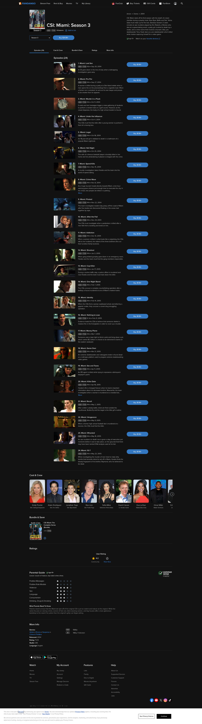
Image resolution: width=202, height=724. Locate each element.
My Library (60, 671)
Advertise (114, 689)
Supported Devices (118, 674)
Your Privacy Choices (146, 716)
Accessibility (115, 692)
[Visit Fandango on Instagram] (165, 700)
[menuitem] (149, 3)
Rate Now (107, 562)
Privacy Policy (80, 712)
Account (60, 674)
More (80, 193)
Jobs (113, 696)
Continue (164, 716)
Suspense (46, 632)
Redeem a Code (62, 685)
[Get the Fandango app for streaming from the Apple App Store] (35, 657)
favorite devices (152, 39)
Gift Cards (87, 685)
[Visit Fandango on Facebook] (152, 700)
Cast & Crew (58, 50)
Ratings (94, 50)
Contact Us (115, 685)
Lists (85, 671)
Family (86, 674)
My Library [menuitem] (86, 3)
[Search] (181, 3)
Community (95, 562)
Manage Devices (63, 681)
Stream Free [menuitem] (45, 3)
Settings (60, 678)
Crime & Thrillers (36, 634)
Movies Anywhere (90, 681)
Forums (113, 681)
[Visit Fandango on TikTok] (170, 700)
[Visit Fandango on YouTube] (156, 700)
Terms (47, 712)
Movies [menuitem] (69, 3)
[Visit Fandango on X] (161, 700)
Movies (32, 674)
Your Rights (46, 714)
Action (32, 632)
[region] (101, 716)
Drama (38, 632)
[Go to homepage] (27, 3)
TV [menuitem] (77, 3)
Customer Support (117, 678)
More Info (110, 50)
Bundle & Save (77, 50)
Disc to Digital (89, 678)
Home (32, 671)
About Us (114, 671)
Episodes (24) (39, 50)
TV (31, 678)
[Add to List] (45, 538)
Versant (20, 712)
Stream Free (34, 681)
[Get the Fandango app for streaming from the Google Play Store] (50, 657)
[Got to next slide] (172, 494)
